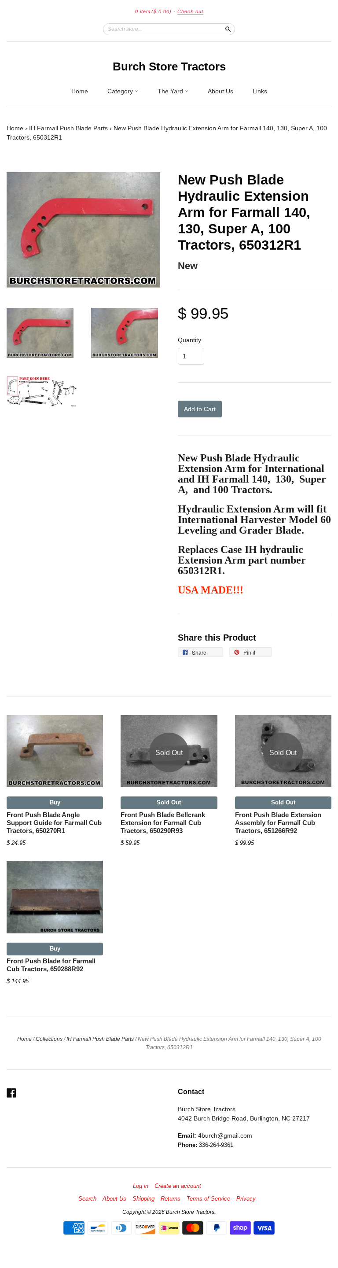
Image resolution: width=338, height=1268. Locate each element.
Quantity (189, 340)
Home (79, 91)
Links (260, 91)
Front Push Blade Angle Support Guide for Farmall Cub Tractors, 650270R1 (54, 822)
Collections (49, 1039)
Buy (55, 802)
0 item (153, 11)
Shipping (143, 1199)
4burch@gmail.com (225, 1135)
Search (87, 1199)
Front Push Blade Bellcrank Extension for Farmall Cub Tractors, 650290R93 (163, 822)
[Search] (228, 29)
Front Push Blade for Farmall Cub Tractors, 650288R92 (51, 965)
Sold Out (169, 802)
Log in (140, 1186)
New (188, 265)
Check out (190, 11)
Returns (170, 1199)
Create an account (177, 1186)
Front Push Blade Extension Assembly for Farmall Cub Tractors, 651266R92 (278, 822)
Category (121, 91)
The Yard (171, 91)
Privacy (246, 1199)
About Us (220, 91)
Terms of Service (208, 1199)
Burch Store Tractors (169, 66)
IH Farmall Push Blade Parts (68, 128)
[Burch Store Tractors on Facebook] (11, 1092)
